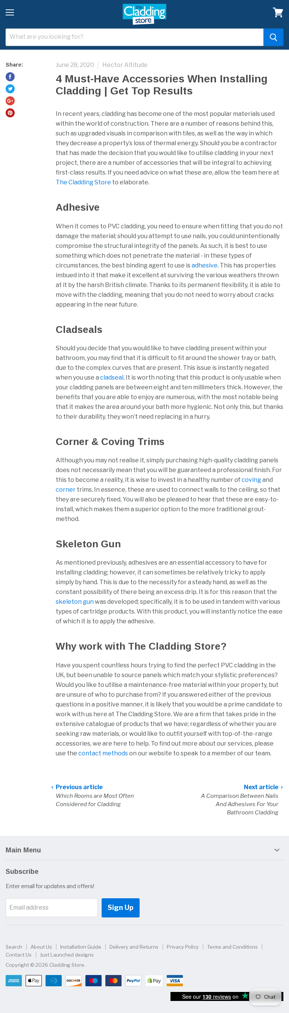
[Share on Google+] (10, 100)
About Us (41, 947)
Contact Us (19, 955)
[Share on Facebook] (10, 76)
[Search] (273, 37)
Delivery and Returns (134, 947)
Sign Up (121, 907)
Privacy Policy (183, 947)
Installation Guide (80, 947)
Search (14, 947)
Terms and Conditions (232, 947)
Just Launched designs (67, 955)
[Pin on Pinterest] (10, 112)
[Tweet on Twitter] (10, 88)
